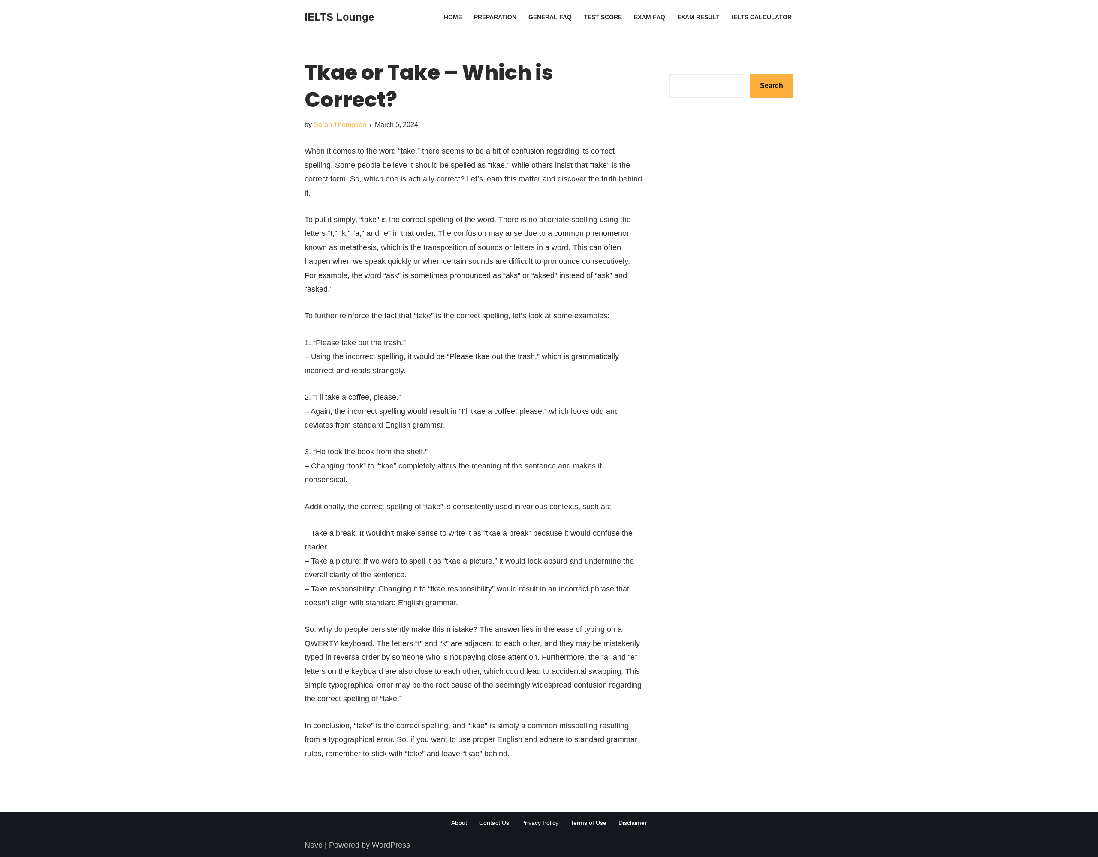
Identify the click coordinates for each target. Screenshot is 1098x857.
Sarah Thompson (340, 124)
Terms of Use (588, 822)
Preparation (495, 17)
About (459, 822)
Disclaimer (632, 822)
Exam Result (698, 17)
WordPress (391, 845)
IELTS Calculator (762, 17)
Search (681, 66)
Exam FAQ (649, 17)
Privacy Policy (539, 822)
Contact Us (494, 822)
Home (453, 17)
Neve (314, 845)
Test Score (603, 17)
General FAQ (550, 17)
